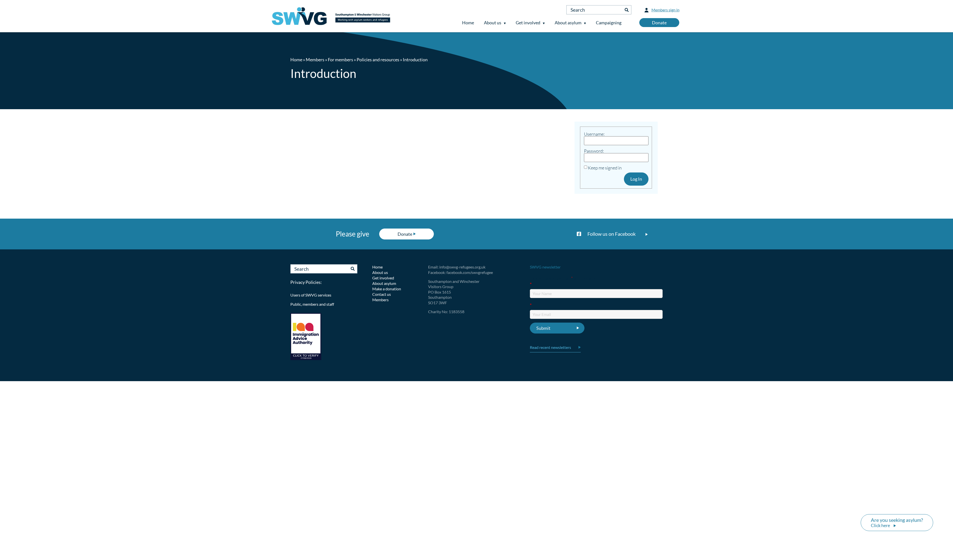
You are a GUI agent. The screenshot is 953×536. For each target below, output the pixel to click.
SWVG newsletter (545, 267)
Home (468, 22)
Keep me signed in (605, 168)
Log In (636, 179)
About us (492, 22)
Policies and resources (378, 59)
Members (315, 59)
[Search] (627, 10)
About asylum (568, 22)
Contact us (381, 294)
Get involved (528, 22)
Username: (594, 134)
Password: (594, 151)
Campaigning (608, 22)
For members (340, 59)
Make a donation (386, 288)
